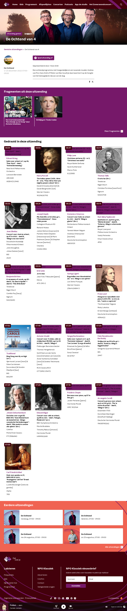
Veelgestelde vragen (46, 587)
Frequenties (9, 575)
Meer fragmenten (112, 131)
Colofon (41, 579)
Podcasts (69, 4)
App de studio (81, 4)
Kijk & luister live (10, 583)
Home (15, 4)
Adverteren (42, 575)
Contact (41, 583)
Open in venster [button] (117, 607)
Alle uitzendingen (112, 547)
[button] (56, 607)
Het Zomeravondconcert (100, 4)
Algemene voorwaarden (14, 598)
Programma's (31, 4)
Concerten (58, 4)
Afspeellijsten (45, 4)
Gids (21, 4)
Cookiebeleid (113, 598)
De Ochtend (9, 68)
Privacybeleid (30, 598)
